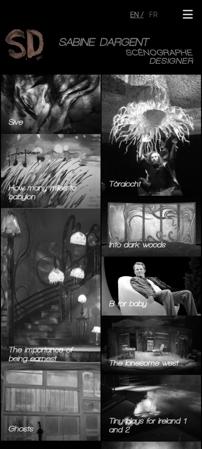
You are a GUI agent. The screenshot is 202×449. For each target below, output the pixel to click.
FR (153, 14)
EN (135, 14)
